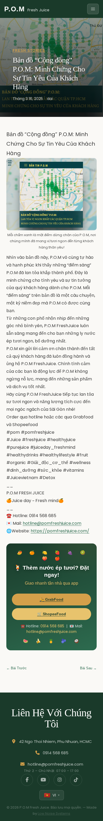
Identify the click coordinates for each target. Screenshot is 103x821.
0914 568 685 (52, 626)
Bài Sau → (88, 668)
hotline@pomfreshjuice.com (52, 523)
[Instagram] (60, 780)
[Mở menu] (93, 9)
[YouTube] (43, 780)
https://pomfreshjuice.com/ (60, 531)
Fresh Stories (29, 50)
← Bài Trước (16, 668)
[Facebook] (27, 780)
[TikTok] (76, 780)
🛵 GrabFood (51, 599)
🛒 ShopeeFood (51, 614)
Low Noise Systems (54, 813)
